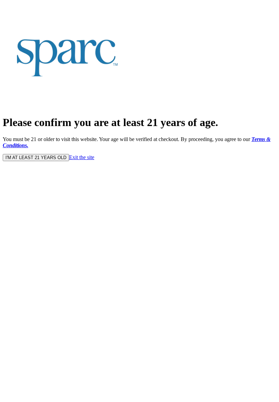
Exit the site (81, 157)
